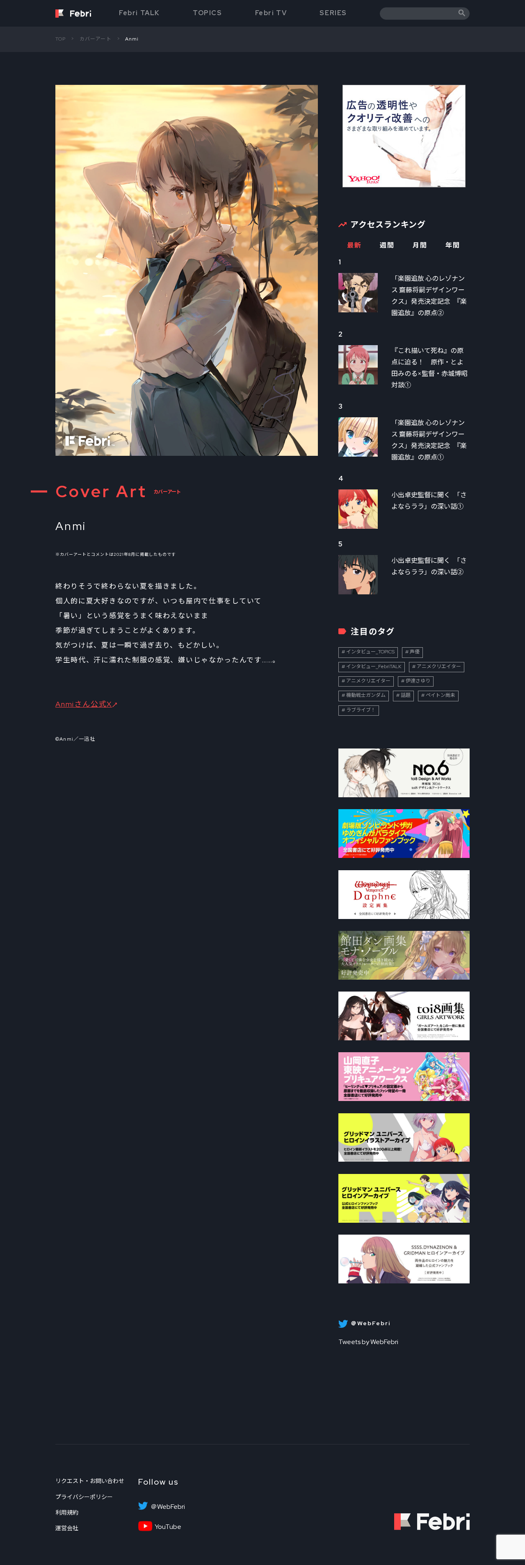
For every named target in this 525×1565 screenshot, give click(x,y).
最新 (354, 245)
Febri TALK (139, 13)
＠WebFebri (168, 1506)
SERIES (333, 13)
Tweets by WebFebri (368, 1342)
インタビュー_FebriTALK (374, 666)
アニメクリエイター (439, 666)
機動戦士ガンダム (366, 695)
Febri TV (271, 13)
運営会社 (66, 1528)
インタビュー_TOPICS (370, 651)
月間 (420, 245)
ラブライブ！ (361, 710)
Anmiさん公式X (83, 704)
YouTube (168, 1527)
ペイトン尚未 (440, 695)
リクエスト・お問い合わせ (89, 1481)
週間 (387, 245)
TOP (60, 39)
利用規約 (66, 1512)
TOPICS (207, 13)
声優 (415, 651)
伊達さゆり (418, 681)
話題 (406, 695)
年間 (452, 245)
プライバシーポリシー (84, 1497)
